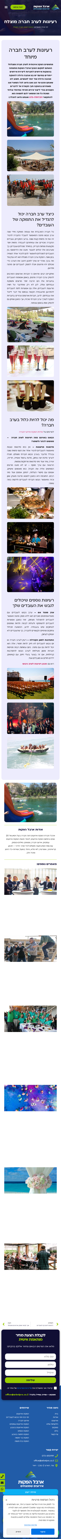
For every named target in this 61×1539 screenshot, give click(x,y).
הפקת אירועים (22, 1413)
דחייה (18, 1531)
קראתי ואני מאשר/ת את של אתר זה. (29, 1388)
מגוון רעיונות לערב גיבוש (34, 663)
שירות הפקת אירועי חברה (31, 431)
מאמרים (37, 27)
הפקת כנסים (23, 1431)
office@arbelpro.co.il (16, 1394)
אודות (55, 1417)
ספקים (55, 1427)
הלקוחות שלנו (52, 1424)
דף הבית (44, 27)
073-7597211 (36, 97)
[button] (6, 7)
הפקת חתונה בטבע (20, 1434)
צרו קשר (54, 1434)
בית (56, 1413)
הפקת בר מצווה (22, 1437)
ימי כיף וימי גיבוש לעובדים (17, 1417)
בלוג (56, 1431)
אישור (42, 1531)
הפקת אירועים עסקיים (19, 1424)
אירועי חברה (23, 1420)
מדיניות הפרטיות (24, 1388)
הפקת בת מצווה (22, 1441)
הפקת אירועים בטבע (19, 1427)
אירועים (54, 1420)
